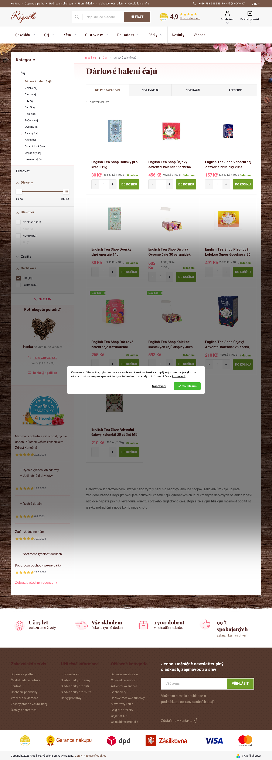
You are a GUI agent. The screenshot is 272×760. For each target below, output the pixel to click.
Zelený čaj (31, 88)
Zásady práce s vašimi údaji (29, 704)
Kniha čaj (30, 139)
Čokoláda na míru (138, 3)
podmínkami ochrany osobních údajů (188, 702)
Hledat (137, 17)
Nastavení (159, 386)
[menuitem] (25, 35)
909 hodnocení (190, 18)
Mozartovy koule (122, 704)
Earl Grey (30, 107)
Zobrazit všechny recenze (34, 583)
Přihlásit (240, 683)
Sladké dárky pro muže (76, 692)
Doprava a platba (34, 3)
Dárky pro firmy (71, 698)
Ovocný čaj (31, 126)
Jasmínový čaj (33, 159)
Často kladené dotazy (25, 680)
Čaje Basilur (119, 716)
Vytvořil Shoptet (251, 755)
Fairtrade (30, 284)
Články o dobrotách (24, 710)
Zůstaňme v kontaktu (176, 721)
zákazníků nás (232, 635)
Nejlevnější (150, 90)
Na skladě (31, 222)
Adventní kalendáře (124, 686)
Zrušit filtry (44, 298)
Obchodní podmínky (24, 692)
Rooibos (30, 113)
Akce (27, 228)
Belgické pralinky (122, 710)
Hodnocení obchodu (61, 3)
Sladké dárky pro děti (75, 686)
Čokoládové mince (123, 680)
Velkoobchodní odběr (111, 3)
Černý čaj (30, 94)
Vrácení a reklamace (24, 698)
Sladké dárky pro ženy (75, 680)
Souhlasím (189, 386)
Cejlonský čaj (33, 152)
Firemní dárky (86, 3)
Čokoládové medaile (124, 722)
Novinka (29, 235)
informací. (179, 376)
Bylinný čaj (31, 133)
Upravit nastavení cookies (90, 755)
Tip (26, 242)
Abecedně (235, 90)
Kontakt (15, 3)
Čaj (23, 73)
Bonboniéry (118, 692)
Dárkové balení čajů (38, 81)
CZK (254, 3)
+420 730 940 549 (45, 358)
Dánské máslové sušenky (128, 698)
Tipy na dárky (70, 674)
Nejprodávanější (107, 90)
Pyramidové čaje (35, 146)
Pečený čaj (31, 120)
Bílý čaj (29, 100)
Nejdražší (193, 90)
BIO (27, 278)
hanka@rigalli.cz (45, 372)
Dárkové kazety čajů (124, 674)
